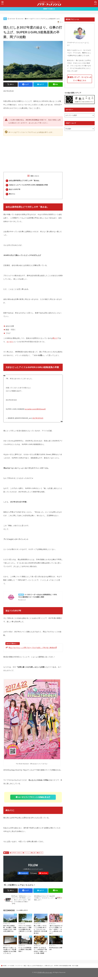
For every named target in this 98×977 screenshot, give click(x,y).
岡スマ (55, 338)
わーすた (10, 342)
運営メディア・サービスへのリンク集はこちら (80, 78)
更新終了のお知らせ (49, 9)
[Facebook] (23, 873)
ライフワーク (18, 965)
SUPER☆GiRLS (16, 853)
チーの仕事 (11, 965)
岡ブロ (40, 853)
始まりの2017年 (13, 189)
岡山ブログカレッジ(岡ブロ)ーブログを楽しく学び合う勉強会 (32, 648)
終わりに (10, 194)
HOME (4, 965)
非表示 (37, 176)
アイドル (26, 853)
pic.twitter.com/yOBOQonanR (35, 409)
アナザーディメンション (44, 972)
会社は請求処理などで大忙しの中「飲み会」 (23, 180)
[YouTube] (43, 873)
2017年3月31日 (37, 418)
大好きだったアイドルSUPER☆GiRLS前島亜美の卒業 (27, 185)
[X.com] (33, 873)
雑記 (5, 18)
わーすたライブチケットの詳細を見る (33, 797)
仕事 (34, 853)
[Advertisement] (62, 151)
